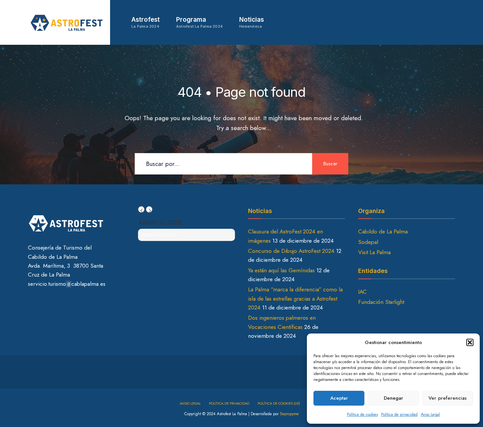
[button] (470, 342)
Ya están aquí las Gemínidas (281, 270)
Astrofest (145, 22)
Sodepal (368, 242)
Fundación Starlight (381, 302)
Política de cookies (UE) (279, 403)
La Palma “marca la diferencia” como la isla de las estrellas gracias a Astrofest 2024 (295, 298)
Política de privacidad (399, 414)
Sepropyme (289, 414)
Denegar (393, 398)
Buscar (330, 163)
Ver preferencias (447, 398)
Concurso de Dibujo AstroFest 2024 (291, 251)
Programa (199, 22)
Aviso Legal (430, 414)
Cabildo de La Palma (383, 231)
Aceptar (339, 398)
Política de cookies (362, 414)
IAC (362, 292)
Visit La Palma (374, 252)
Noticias (251, 22)
